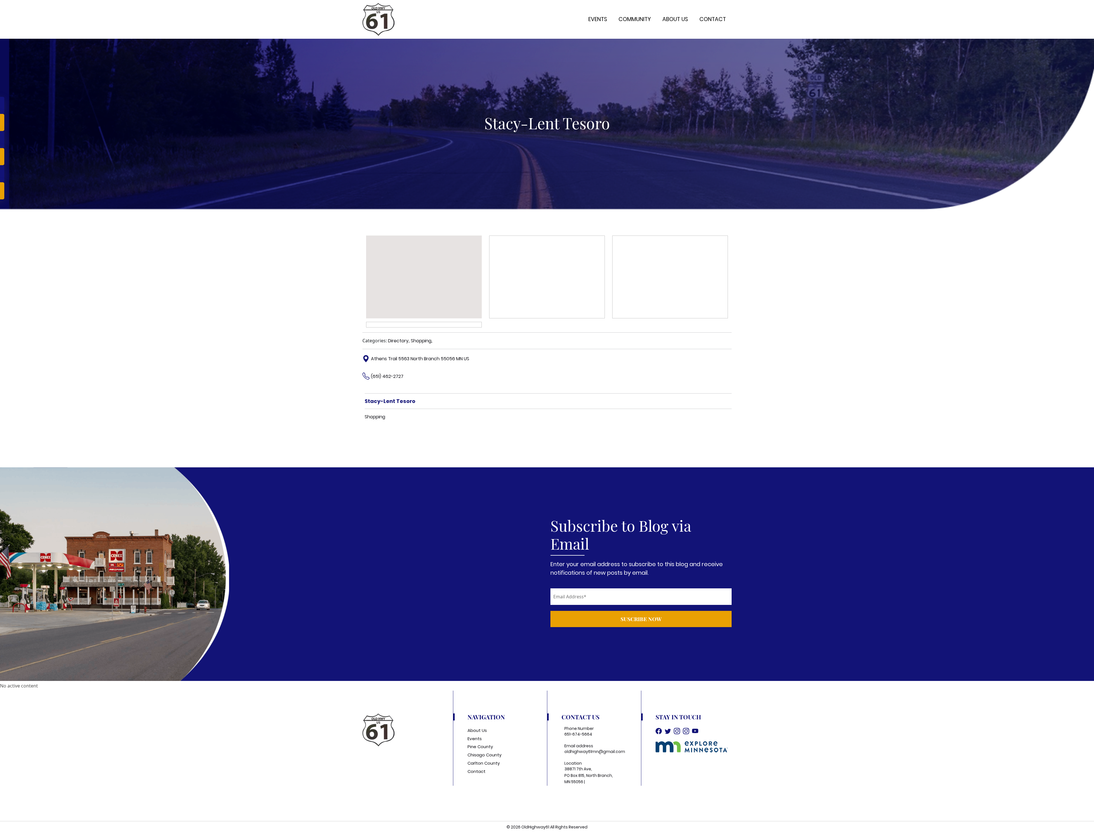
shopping (375, 417)
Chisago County (484, 755)
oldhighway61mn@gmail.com (594, 751)
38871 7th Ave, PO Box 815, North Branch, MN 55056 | (588, 775)
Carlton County (484, 763)
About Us (675, 19)
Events (597, 19)
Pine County (480, 747)
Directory (398, 340)
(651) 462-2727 (387, 376)
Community (635, 19)
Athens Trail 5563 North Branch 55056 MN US (420, 358)
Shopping (421, 340)
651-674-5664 (578, 734)
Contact (712, 19)
